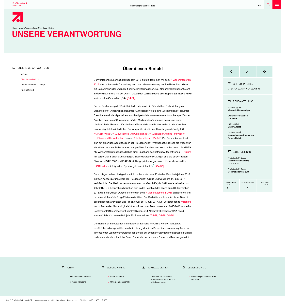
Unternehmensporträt (119, 281)
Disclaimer (60, 300)
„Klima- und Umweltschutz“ (111, 138)
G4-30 (170, 215)
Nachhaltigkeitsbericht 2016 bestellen (203, 278)
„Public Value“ (103, 133)
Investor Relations (78, 281)
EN (259, 5)
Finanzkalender (117, 276)
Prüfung (187, 151)
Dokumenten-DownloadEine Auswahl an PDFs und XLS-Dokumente (163, 279)
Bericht (187, 201)
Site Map (83, 300)
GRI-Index (101, 166)
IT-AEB (104, 300)
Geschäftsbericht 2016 (160, 192)
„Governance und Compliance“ (131, 133)
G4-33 (159, 166)
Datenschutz (72, 300)
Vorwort (24, 73)
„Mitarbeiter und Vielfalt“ (148, 138)
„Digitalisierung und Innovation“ (168, 133)
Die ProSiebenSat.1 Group (33, 84)
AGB (91, 300)
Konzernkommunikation (80, 276)
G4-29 (162, 215)
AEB (97, 300)
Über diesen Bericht (30, 79)
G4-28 (154, 215)
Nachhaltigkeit (27, 89)
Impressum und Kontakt (44, 300)
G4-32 (131, 98)
